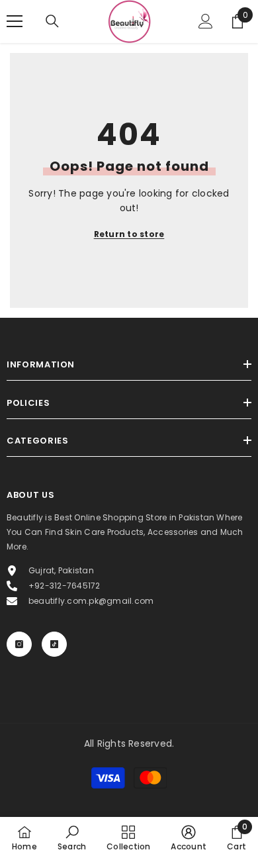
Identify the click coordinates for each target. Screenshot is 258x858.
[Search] (52, 21)
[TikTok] (54, 644)
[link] (71, 837)
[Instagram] (19, 644)
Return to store (129, 234)
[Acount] (205, 21)
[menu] (14, 21)
